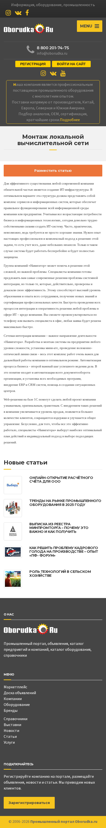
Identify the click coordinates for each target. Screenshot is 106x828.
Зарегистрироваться (29, 803)
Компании (13, 698)
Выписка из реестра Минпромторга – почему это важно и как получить (58, 528)
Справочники (15, 718)
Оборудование (17, 704)
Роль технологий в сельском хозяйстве (60, 573)
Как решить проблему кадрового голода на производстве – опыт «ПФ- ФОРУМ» (63, 552)
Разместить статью (53, 170)
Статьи (10, 736)
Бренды (11, 710)
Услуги (9, 742)
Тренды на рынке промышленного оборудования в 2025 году (65, 503)
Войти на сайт (71, 64)
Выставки (12, 724)
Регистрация (33, 64)
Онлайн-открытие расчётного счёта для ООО (61, 480)
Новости (11, 730)
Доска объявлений (20, 692)
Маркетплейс (15, 686)
